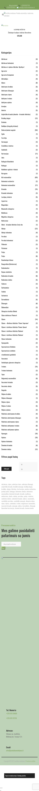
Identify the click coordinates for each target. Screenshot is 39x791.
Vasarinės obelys (6, 386)
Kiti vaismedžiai (6, 177)
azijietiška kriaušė (6, 486)
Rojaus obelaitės (6, 272)
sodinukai (13, 503)
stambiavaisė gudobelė (8, 355)
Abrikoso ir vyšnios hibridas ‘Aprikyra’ (12, 67)
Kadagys (4, 166)
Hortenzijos (5, 154)
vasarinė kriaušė (6, 506)
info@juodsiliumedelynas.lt (27, 7)
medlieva (28, 494)
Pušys (3, 252)
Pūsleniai (4, 248)
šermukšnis (25, 506)
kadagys (12, 491)
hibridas (13, 489)
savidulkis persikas (7, 501)
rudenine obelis (6, 498)
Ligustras (4, 201)
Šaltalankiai (5, 288)
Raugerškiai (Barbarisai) (9, 264)
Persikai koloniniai (7, 240)
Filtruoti (6, 469)
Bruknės (3, 122)
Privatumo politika (30, 761)
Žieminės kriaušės (6, 445)
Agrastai (4, 71)
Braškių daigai (5, 118)
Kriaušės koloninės (7, 193)
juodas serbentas (30, 489)
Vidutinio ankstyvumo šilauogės (11, 418)
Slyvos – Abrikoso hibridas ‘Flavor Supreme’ (15, 323)
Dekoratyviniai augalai (8, 130)
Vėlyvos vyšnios (6, 410)
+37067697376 (25, 5)
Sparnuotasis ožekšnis (8, 351)
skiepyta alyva (30, 501)
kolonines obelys (21, 491)
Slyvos (3, 319)
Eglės (3, 134)
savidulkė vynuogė (19, 501)
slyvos (7, 503)
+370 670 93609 (11, 713)
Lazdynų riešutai (19, 29)
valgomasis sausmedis (28, 503)
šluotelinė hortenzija (7, 508)
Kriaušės (4, 189)
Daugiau (34, 27)
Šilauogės (4, 303)
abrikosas (4, 484)
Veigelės (4, 390)
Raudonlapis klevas (7, 260)
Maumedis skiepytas (7, 209)
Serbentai (4, 296)
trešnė (18, 503)
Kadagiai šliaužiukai (7, 162)
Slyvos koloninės (6, 339)
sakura (25, 498)
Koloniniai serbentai (7, 181)
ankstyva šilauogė (27, 484)
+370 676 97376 (11, 718)
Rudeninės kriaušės (7, 276)
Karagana (4, 173)
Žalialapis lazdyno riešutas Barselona (19, 32)
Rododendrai (5, 268)
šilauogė (32, 506)
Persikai (4, 236)
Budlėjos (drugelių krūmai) (9, 126)
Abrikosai (4, 59)
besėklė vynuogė (18, 486)
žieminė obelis (29, 508)
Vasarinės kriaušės (7, 382)
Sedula (3, 292)
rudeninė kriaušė (17, 498)
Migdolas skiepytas (7, 217)
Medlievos (4, 213)
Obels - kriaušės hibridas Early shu (12, 225)
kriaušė (22, 494)
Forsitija (4, 138)
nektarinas (4, 496)
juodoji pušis (5, 491)
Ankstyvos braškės (7, 87)
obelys (15, 496)
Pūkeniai (4, 244)
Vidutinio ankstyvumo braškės (10, 414)
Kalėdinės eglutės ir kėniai (9, 170)
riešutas (30, 496)
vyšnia (20, 506)
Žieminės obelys (6, 449)
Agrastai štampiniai (7, 75)
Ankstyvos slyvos (6, 95)
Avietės (3, 110)
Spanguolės (5, 343)
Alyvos (3, 83)
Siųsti (3, 548)
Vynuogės (4, 434)
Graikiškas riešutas (7, 146)
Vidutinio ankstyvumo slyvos (10, 422)
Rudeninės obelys (6, 280)
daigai (9, 489)
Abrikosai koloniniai (7, 63)
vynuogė (14, 506)
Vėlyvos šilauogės (6, 398)
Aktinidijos (4, 79)
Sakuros (4, 284)
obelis (10, 496)
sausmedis (31, 498)
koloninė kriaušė (14, 494)
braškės (3, 489)
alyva (9, 484)
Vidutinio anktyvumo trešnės (10, 426)
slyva (3, 503)
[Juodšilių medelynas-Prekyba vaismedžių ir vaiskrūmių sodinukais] (21, 14)
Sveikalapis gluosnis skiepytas (10, 363)
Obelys (3, 229)
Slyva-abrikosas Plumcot (9, 315)
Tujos (3, 374)
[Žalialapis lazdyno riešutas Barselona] (19, 25)
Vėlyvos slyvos (5, 402)
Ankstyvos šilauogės (7, 91)
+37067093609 (10, 7)
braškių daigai (28, 486)
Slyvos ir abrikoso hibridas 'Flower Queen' (14, 327)
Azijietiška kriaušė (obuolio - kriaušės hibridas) (15, 114)
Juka (2, 158)
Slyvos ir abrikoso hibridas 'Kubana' (12, 331)
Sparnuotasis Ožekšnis (8, 347)
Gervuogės (4, 142)
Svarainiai (4, 359)
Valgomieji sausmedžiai (8, 378)
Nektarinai (4, 221)
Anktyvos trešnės (6, 98)
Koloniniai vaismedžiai (8, 185)
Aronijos (3, 106)
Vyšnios (3, 437)
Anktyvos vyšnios (6, 102)
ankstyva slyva (16, 484)
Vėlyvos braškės (6, 394)
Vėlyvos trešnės (6, 406)
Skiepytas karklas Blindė (9, 311)
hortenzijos (20, 489)
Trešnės (3, 367)
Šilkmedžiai (4, 307)
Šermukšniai (5, 300)
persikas (20, 496)
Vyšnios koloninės (6, 441)
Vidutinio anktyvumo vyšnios (10, 430)
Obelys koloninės (6, 233)
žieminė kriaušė (19, 508)
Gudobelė (4, 150)
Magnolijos (4, 205)
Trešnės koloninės (6, 371)
